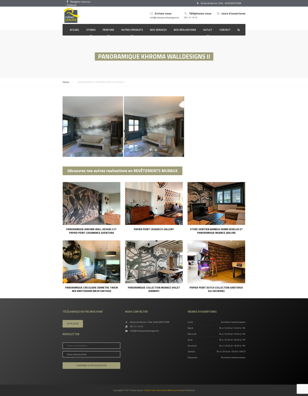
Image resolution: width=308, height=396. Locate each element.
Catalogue (73, 323)
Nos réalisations (185, 30)
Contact (225, 30)
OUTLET (207, 30)
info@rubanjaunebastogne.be (164, 17)
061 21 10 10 (190, 17)
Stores (91, 30)
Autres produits (132, 30)
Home (66, 82)
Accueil (74, 30)
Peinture (108, 30)
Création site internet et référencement (162, 390)
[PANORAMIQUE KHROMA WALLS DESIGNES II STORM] (93, 126)
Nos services (158, 30)
